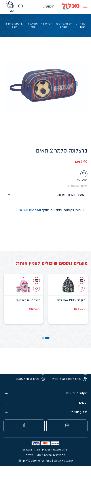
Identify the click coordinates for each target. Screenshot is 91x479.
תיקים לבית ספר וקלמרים (64, 25)
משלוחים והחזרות (70, 194)
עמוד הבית (82, 25)
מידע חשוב (79, 412)
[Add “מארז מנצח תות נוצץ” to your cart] (36, 280)
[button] (47, 338)
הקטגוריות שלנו (75, 393)
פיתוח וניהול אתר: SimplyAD (34, 460)
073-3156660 (30, 210)
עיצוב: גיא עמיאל (63, 460)
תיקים (83, 402)
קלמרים (46, 23)
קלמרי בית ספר (33, 25)
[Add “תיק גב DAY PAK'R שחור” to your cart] (81, 280)
